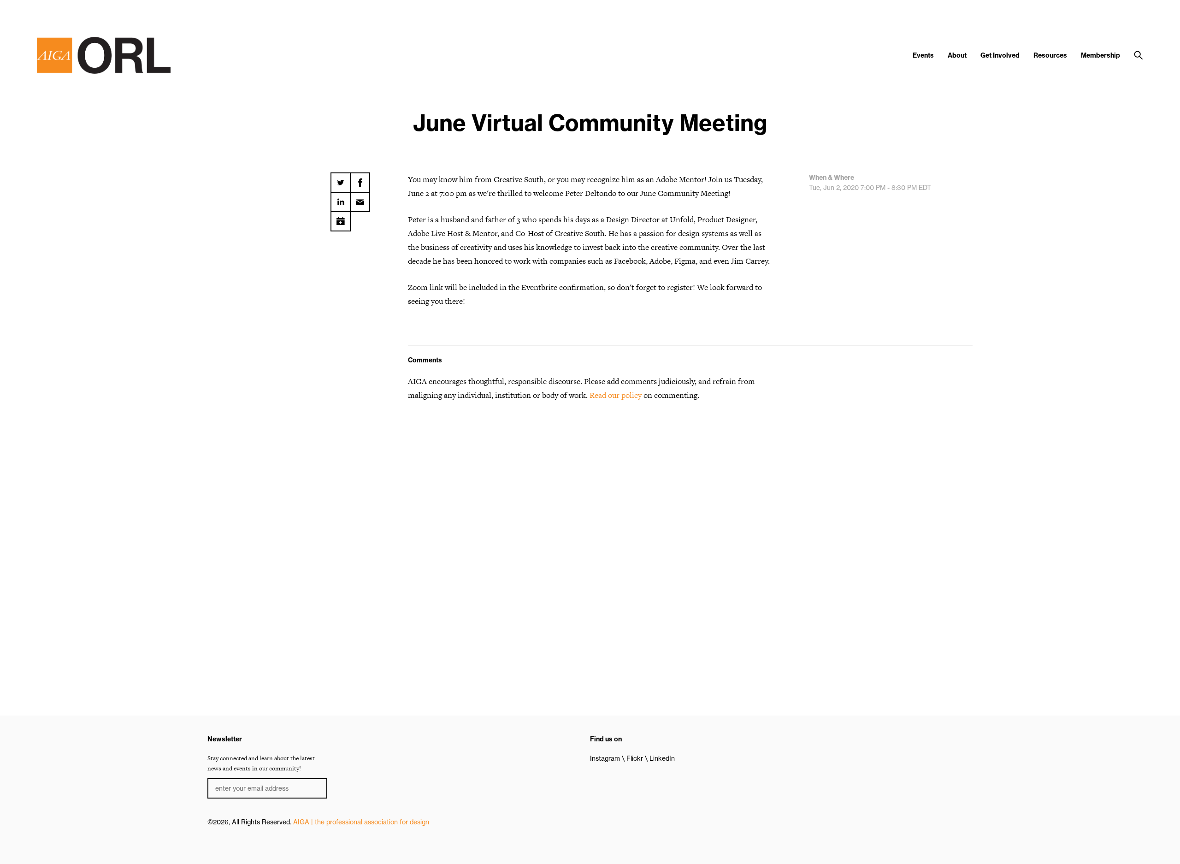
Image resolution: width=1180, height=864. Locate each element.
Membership (1100, 55)
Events (923, 55)
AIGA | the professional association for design (361, 822)
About (957, 55)
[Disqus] (590, 526)
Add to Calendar (340, 218)
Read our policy (616, 395)
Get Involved (1000, 55)
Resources (1050, 55)
